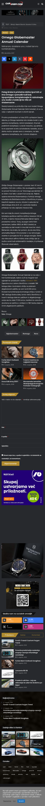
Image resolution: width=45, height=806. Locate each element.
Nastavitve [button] (7, 801)
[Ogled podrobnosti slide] (22, 12)
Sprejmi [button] (21, 801)
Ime (3, 427)
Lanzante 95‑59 (21, 671)
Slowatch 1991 (31, 281)
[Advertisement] (22, 523)
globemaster (12, 334)
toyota (33, 774)
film (22, 767)
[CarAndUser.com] (14, 4)
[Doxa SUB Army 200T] (12, 373)
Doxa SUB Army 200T (10, 381)
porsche (31, 770)
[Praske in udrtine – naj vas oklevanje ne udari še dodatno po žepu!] (8, 683)
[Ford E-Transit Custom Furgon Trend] (8, 643)
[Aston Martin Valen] (22, 752)
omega (27, 334)
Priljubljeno (9, 635)
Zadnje (22, 635)
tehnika (20, 774)
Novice (15, 28)
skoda (13, 774)
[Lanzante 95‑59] (8, 674)
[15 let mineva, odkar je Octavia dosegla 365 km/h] (36, 752)
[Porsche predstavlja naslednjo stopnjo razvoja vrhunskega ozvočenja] (8, 653)
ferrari (16, 767)
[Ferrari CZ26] (36, 743)
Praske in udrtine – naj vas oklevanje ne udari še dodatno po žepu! (28, 682)
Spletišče (5, 446)
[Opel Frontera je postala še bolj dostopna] (8, 752)
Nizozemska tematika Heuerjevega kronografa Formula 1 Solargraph (33, 383)
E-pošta (5, 436)
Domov (5, 28)
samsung (5, 774)
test (27, 774)
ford (27, 767)
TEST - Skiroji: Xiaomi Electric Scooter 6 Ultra (21, 24)
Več (14, 801)
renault (39, 770)
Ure (10, 28)
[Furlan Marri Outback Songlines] (12, 352)
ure (36, 334)
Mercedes (16, 770)
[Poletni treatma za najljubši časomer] (33, 352)
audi (4, 767)
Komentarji (36, 635)
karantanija (6, 770)
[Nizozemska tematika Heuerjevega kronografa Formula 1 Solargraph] (33, 373)
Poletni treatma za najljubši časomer (31, 361)
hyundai (34, 767)
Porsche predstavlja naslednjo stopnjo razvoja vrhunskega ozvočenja (27, 652)
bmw (10, 767)
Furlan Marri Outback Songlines (10, 361)
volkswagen (6, 778)
